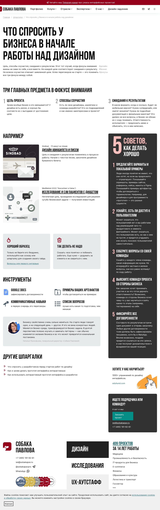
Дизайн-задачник (118, 9)
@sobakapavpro (23, 466)
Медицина (118, 454)
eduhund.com (118, 383)
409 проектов (123, 444)
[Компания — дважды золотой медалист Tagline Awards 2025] (26, 482)
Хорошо (9, 503)
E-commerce (119, 466)
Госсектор (118, 483)
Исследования (88, 466)
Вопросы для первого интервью (23, 263)
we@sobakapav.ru (121, 423)
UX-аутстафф (86, 482)
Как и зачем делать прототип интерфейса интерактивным (36, 370)
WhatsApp (21, 471)
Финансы (117, 471)
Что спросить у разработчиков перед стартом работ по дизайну (40, 366)
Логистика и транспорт (124, 479)
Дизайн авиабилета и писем (60, 150)
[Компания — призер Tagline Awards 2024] (31, 482)
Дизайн (80, 449)
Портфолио (36, 9)
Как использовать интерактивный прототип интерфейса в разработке (42, 374)
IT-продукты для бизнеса (125, 462)
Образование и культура (125, 475)
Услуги (51, 9)
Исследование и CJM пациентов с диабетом (70, 192)
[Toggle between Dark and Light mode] (154, 9)
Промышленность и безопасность (130, 458)
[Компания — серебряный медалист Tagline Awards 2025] (36, 482)
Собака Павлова (25, 447)
